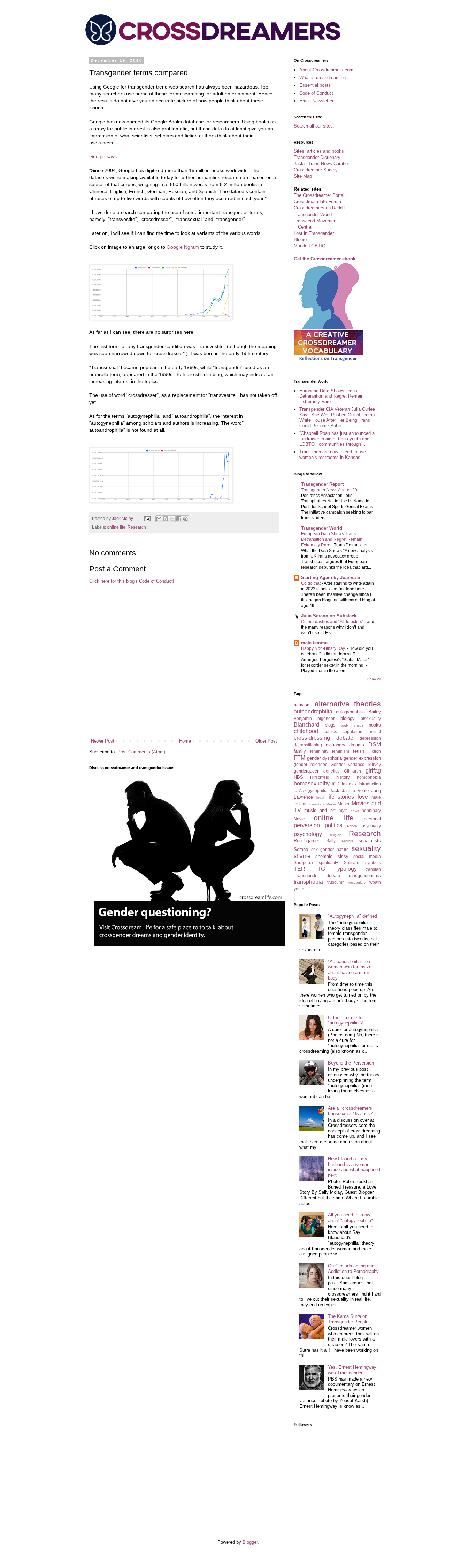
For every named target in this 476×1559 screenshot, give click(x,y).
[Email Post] (147, 518)
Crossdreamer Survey (316, 169)
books (375, 725)
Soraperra (303, 862)
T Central (303, 227)
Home (185, 741)
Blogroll (301, 239)
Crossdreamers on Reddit (319, 207)
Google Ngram (183, 247)
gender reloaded (311, 764)
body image (352, 725)
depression (370, 738)
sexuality (366, 848)
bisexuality (371, 718)
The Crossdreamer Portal (319, 195)
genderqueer (306, 771)
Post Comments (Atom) (141, 751)
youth (299, 888)
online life (116, 527)
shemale (323, 856)
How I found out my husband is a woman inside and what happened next (354, 1167)
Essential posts (315, 85)
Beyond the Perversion (351, 1063)
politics (333, 825)
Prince (352, 826)
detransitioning (308, 745)
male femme (314, 642)
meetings (316, 804)
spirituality (328, 862)
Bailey (374, 711)
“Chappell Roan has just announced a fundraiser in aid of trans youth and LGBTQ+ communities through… (337, 439)
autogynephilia (350, 711)
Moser (344, 803)
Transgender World (313, 214)
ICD (335, 783)
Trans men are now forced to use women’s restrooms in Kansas (332, 454)
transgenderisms (364, 875)
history (343, 777)
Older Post (266, 741)
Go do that (311, 583)
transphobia (308, 882)
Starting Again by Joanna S (330, 577)
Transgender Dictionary (317, 157)
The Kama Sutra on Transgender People (348, 1319)
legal (320, 797)
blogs (330, 725)
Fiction (374, 751)
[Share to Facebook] (178, 518)
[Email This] (158, 518)
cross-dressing (312, 738)
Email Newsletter (316, 100)
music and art (319, 810)
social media (367, 856)
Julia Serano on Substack (328, 616)
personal (372, 818)
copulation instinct (362, 731)
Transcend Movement (316, 220)
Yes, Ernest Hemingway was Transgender (352, 1370)
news (355, 811)
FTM (299, 758)
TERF (301, 869)
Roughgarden (307, 840)
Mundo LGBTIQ (309, 245)
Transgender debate (317, 875)
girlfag (373, 771)
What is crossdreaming (322, 77)
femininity (319, 751)
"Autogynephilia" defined (352, 916)
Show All (374, 679)
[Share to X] (172, 518)
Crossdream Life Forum (317, 201)
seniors (347, 841)
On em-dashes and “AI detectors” (332, 621)
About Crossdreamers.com (326, 69)
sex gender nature (330, 849)
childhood (306, 731)
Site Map (303, 176)
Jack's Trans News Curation (322, 163)
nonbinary (371, 810)
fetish (358, 751)
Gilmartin (352, 771)
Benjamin (303, 718)
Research (137, 527)
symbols (373, 862)
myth (343, 810)
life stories (340, 797)
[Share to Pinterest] (185, 518)
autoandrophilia (313, 711)
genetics (331, 771)
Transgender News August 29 (329, 489)
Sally (331, 840)
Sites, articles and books (319, 151)
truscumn (336, 882)
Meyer (331, 804)
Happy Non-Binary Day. (324, 648)
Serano (301, 849)
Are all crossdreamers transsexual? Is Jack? (350, 1111)
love (363, 797)
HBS (298, 777)
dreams (356, 744)
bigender (326, 718)
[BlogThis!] (165, 518)
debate (344, 738)
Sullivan (351, 862)
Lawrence (303, 797)
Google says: (103, 156)
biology (347, 718)
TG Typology (336, 869)
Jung (376, 790)
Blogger (250, 1542)
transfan (373, 869)
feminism (340, 751)
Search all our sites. (314, 126)
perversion (307, 825)
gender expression (362, 758)
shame (302, 856)
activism (302, 704)
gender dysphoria (324, 758)
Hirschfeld (319, 777)
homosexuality (312, 783)
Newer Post (102, 741)
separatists (370, 840)
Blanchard (306, 725)
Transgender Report (322, 484)
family (300, 751)
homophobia (369, 777)
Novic (299, 818)
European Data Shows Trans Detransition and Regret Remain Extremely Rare (331, 396)
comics (330, 731)
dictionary (335, 744)
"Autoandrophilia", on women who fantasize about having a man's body (349, 970)
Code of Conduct (316, 93)
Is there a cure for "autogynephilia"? (346, 1020)
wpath (375, 882)
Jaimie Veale (355, 790)
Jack (334, 790)
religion (335, 835)
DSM (374, 744)
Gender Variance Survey (356, 764)
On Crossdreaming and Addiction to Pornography (353, 1268)
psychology (308, 834)
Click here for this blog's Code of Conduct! (131, 581)
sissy (343, 856)
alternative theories (348, 704)
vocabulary (357, 882)
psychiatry (371, 825)
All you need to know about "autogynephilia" (350, 1217)
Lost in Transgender (314, 233)
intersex (349, 784)
